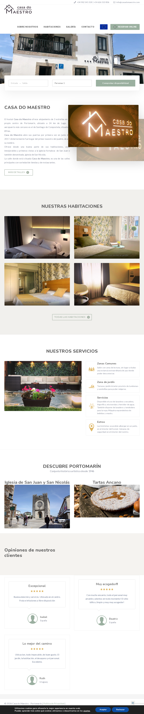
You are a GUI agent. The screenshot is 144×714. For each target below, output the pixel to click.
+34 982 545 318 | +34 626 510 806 (92, 2)
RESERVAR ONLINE (127, 27)
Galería (71, 27)
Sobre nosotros (27, 27)
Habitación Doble (107, 302)
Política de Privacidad (53, 703)
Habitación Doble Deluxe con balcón (37, 255)
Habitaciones (52, 27)
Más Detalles (16, 172)
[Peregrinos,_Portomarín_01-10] (37, 506)
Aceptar (103, 709)
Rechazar (120, 709)
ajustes (86, 711)
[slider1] (107, 501)
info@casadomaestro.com (128, 2)
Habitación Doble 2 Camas (37, 302)
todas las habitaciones (70, 317)
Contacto (87, 27)
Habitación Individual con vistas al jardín (107, 255)
